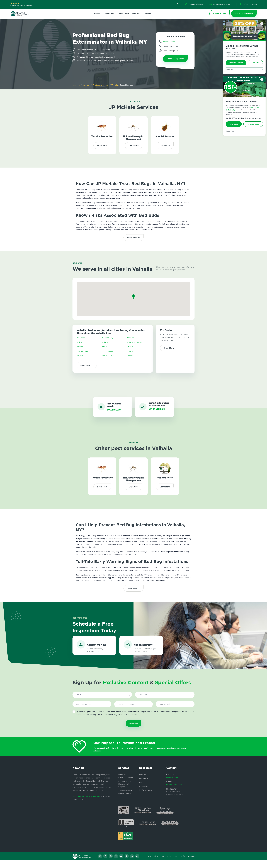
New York (87, 85)
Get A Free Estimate (236, 62)
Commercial (109, 14)
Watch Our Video (253, 124)
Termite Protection (102, 136)
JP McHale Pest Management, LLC (86, 796)
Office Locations (188, 856)
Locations (76, 85)
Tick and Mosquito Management (133, 138)
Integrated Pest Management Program (124, 784)
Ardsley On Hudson (135, 342)
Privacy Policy (152, 856)
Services (96, 14)
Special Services (164, 136)
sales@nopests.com (174, 784)
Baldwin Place (82, 351)
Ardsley (105, 342)
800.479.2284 (172, 777)
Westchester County (101, 85)
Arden (79, 342)
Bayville (80, 356)
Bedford (130, 356)
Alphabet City (107, 338)
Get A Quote (234, 124)
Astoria (105, 347)
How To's (136, 14)
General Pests (165, 477)
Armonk (80, 347)
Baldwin (130, 347)
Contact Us (143, 786)
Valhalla (114, 85)
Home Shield (123, 14)
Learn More (255, 62)
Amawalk (130, 338)
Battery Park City (109, 351)
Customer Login (145, 790)
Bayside (130, 351)
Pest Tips (143, 774)
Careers (147, 14)
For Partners (144, 778)
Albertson (81, 338)
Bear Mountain (108, 356)
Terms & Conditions (169, 856)
